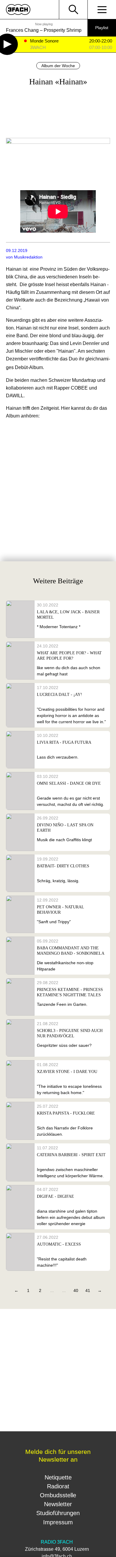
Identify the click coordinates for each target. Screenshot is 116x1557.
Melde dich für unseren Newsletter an (58, 1455)
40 (75, 1290)
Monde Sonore (44, 41)
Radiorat (58, 1486)
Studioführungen (58, 1513)
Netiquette (58, 1477)
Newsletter (58, 1504)
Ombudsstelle (58, 1495)
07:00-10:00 (100, 47)
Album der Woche (58, 65)
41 (87, 1290)
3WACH (38, 47)
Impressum (58, 1522)
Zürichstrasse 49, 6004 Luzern (57, 1549)
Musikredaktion (28, 257)
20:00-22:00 (100, 41)
